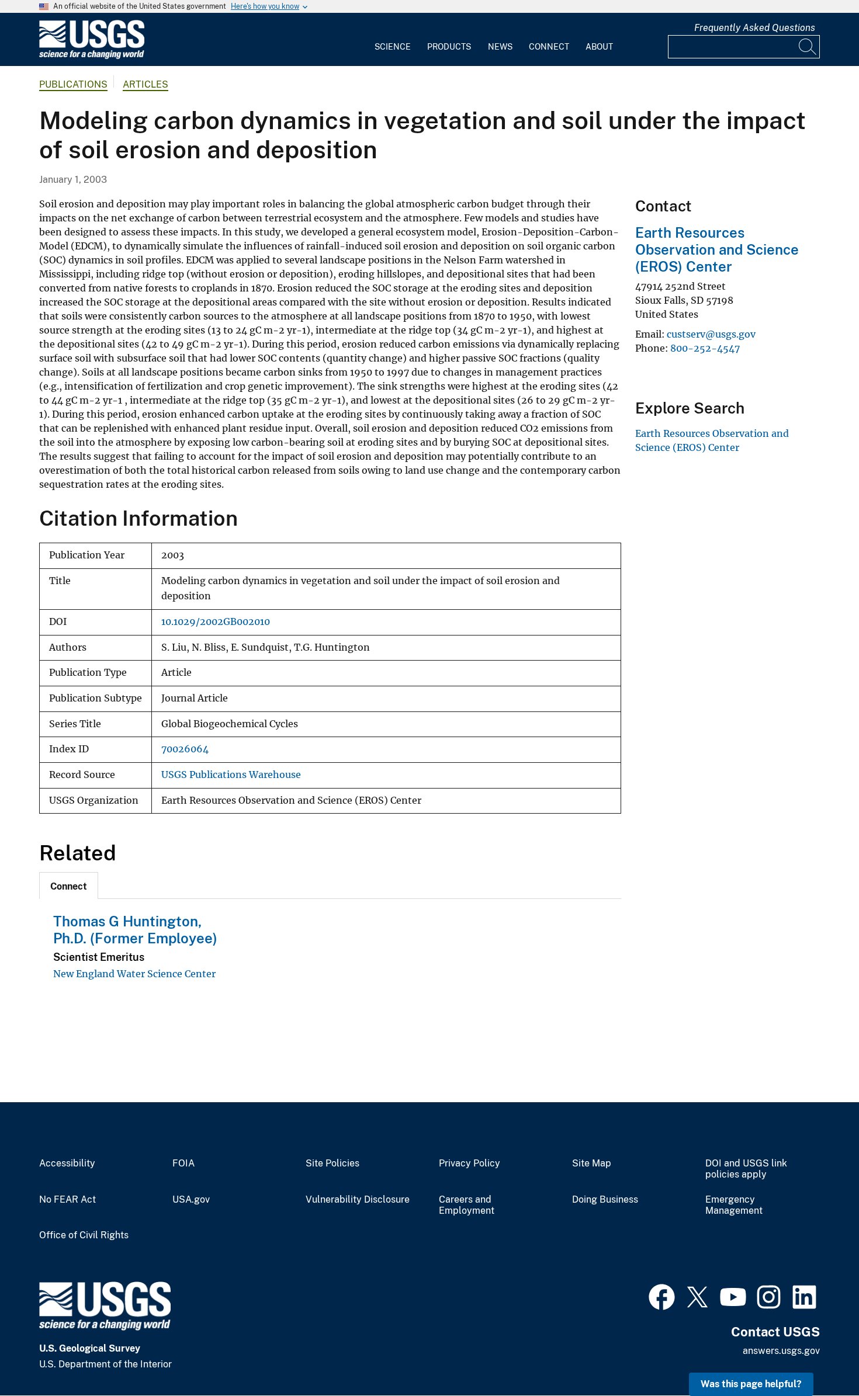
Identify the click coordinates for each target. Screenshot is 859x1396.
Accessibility (67, 1163)
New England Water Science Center (134, 974)
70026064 (185, 749)
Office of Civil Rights (84, 1235)
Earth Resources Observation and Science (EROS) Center (717, 249)
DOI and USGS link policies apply (746, 1169)
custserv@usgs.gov (711, 334)
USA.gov (191, 1199)
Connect (549, 46)
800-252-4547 (705, 348)
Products (449, 46)
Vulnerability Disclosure (358, 1199)
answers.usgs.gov (781, 1350)
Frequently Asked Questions (754, 27)
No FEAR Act (67, 1199)
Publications (73, 84)
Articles (145, 84)
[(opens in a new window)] (661, 1296)
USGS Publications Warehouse (231, 774)
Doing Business (605, 1199)
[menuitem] (392, 40)
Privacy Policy (469, 1163)
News (500, 46)
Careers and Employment (466, 1205)
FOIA (183, 1163)
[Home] (91, 56)
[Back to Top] (817, 1354)
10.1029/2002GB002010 (215, 621)
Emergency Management (734, 1205)
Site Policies (332, 1163)
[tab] (68, 885)
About (599, 46)
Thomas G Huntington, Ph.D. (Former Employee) (135, 929)
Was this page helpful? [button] (751, 1384)
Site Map (591, 1163)
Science (393, 46)
